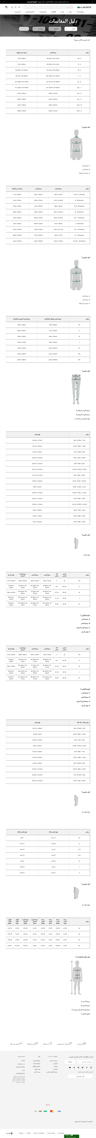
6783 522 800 (20, 1067)
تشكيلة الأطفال (36, 1066)
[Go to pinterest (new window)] (78, 1067)
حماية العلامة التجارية (51, 1072)
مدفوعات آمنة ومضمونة (63, 1044)
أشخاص (55, 1063)
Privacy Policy (51, 1133)
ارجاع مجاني (80, 1044)
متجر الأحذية (37, 1072)
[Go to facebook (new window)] (87, 1067)
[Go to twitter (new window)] (83, 1067)
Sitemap (21, 1133)
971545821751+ (20, 1073)
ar (19, 7)
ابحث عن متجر (80, 1076)
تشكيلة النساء (36, 1063)
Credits (28, 1133)
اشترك (70, 1061)
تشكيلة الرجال (36, 1060)
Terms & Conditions (39, 1133)
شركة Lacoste (53, 1060)
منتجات (55, 1066)
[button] (71, 1136)
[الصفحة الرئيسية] (84, 7)
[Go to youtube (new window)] (70, 1067)
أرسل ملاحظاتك (31, 1044)
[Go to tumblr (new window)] (74, 1067)
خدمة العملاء (46, 1044)
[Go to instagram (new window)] (91, 1067)
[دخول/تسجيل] (12, 7)
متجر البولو (37, 1069)
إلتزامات (55, 1069)
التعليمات (23, 1060)
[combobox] (48, 7)
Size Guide (61, 1133)
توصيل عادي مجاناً (14, 1044)
